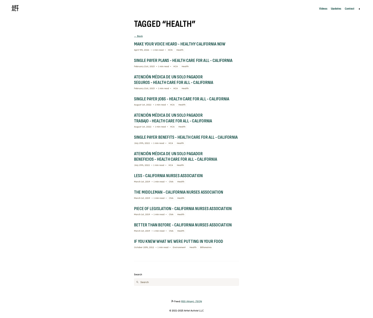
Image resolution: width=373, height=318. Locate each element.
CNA (171, 181)
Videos (323, 8)
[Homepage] (15, 8)
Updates (336, 8)
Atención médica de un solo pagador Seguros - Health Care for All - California (173, 79)
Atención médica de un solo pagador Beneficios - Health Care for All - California (175, 156)
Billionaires (206, 247)
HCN (170, 50)
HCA (175, 66)
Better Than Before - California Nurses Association (183, 225)
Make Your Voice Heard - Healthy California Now (179, 44)
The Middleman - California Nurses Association (178, 192)
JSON (198, 301)
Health (179, 50)
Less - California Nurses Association (168, 176)
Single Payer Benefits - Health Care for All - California (186, 137)
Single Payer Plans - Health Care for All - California (183, 60)
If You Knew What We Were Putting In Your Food (178, 241)
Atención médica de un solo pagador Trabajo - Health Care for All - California (173, 118)
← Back (138, 36)
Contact (349, 8)
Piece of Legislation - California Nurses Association (183, 209)
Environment (179, 247)
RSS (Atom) (187, 301)
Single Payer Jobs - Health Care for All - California (181, 99)
